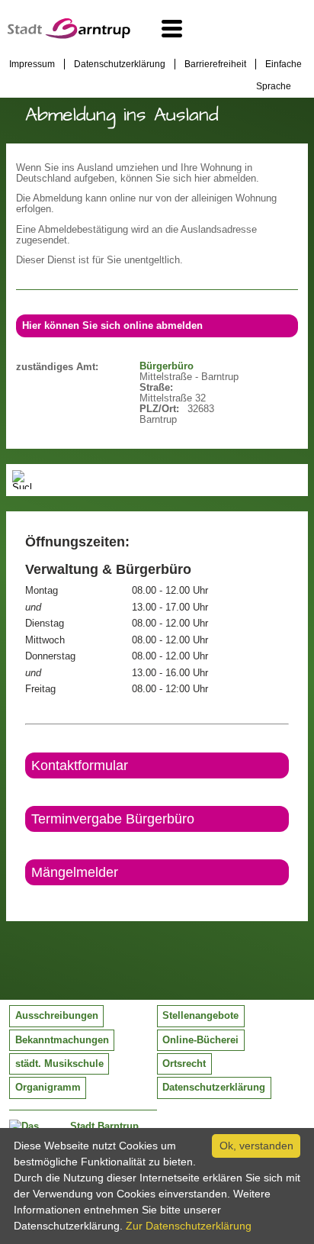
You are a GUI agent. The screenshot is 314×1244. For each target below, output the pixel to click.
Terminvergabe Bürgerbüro (112, 819)
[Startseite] (69, 35)
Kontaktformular (79, 765)
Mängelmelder (74, 872)
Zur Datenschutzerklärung (189, 1226)
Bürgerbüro (166, 366)
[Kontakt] (26, 898)
